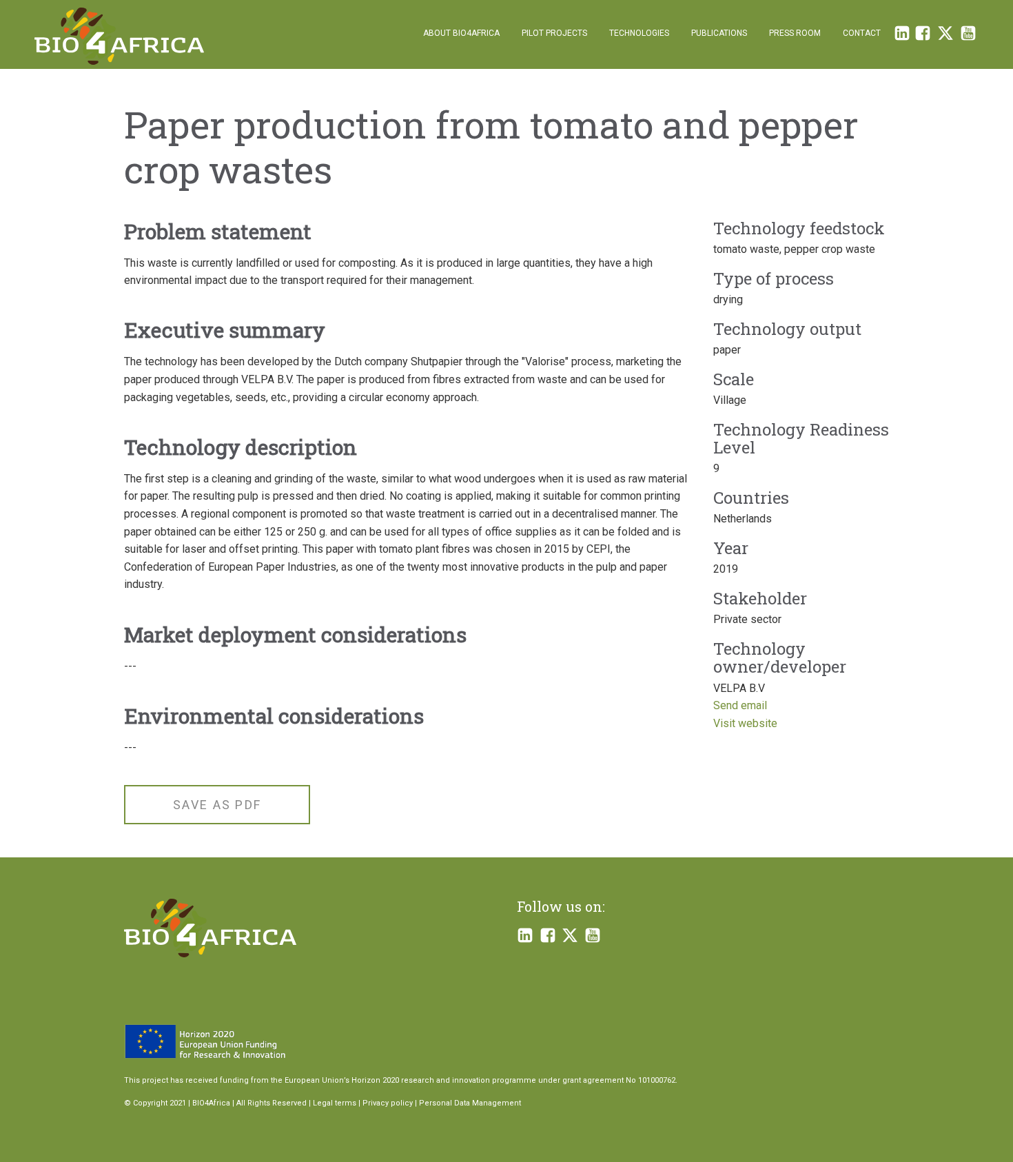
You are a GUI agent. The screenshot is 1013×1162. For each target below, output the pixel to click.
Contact (862, 33)
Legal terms (334, 1103)
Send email (740, 705)
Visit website (745, 723)
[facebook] (922, 36)
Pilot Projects (554, 33)
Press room (795, 33)
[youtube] (592, 936)
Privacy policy (387, 1103)
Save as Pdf (217, 804)
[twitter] (945, 36)
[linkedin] (902, 36)
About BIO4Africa (461, 33)
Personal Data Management (470, 1103)
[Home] (119, 36)
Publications (719, 33)
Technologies (639, 33)
